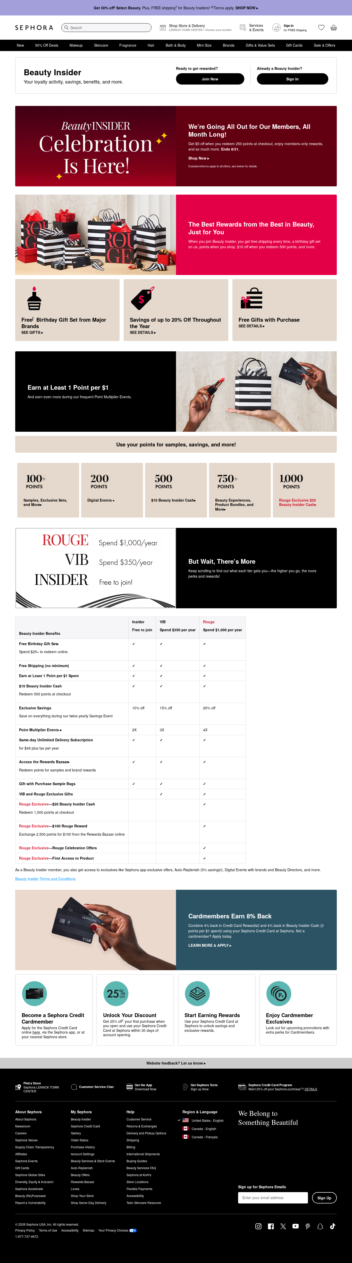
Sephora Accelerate (29, 1188)
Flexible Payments (139, 1188)
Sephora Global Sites (30, 1175)
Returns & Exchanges (142, 1126)
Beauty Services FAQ (141, 1168)
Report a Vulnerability (30, 1202)
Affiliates (21, 1154)
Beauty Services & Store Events (93, 1161)
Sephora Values (26, 1140)
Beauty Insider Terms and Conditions (45, 878)
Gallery (76, 1133)
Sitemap (88, 1230)
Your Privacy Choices (113, 1230)
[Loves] (321, 28)
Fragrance (127, 45)
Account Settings (82, 1154)
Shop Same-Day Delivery (88, 1202)
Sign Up (324, 1197)
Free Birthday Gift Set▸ (39, 643)
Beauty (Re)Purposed (30, 1195)
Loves (75, 1188)
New (20, 45)
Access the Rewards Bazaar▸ (44, 761)
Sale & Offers (324, 45)
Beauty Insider (81, 1119)
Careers (21, 1133)
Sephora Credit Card (85, 1126)
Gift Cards (294, 45)
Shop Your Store (82, 1195)
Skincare (101, 45)
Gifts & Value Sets (260, 45)
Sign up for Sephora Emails (262, 1187)
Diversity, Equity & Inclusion (34, 1181)
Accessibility (135, 1195)
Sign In (292, 78)
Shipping (133, 1140)
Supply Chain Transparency (34, 1147)
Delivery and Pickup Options (146, 1133)
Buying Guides (137, 1161)
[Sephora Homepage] (34, 27)
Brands (228, 45)
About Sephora (25, 1119)
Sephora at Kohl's (139, 1175)
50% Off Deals (46, 45)
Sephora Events (26, 1161)
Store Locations (137, 1181)
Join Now (210, 78)
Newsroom (22, 1126)
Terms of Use (48, 1230)
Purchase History (83, 1147)
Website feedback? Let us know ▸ (176, 1063)
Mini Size (204, 45)
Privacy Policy (25, 1230)
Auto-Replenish (82, 1168)
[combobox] (106, 27)
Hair (151, 45)
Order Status (79, 1140)
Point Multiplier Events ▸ (40, 729)
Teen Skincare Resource (144, 1202)
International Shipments (143, 1154)
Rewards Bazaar (82, 1181)
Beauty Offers (80, 1175)
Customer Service (139, 1119)
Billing (131, 1147)
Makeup (76, 45)
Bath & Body (176, 45)
